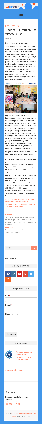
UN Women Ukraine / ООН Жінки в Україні (19, 201)
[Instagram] (13, 274)
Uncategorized (12, 26)
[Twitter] (31, 274)
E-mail (8, 305)
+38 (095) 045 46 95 (12, 402)
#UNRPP (8, 199)
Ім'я (7, 296)
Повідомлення (12, 314)
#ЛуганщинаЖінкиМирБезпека (22, 204)
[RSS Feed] (8, 279)
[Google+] (25, 274)
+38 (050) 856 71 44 (12, 404)
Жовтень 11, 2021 (12, 38)
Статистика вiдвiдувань (14, 370)
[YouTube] (19, 274)
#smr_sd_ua (27, 199)
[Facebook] (8, 274)
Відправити (11, 334)
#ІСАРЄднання (17, 199)
